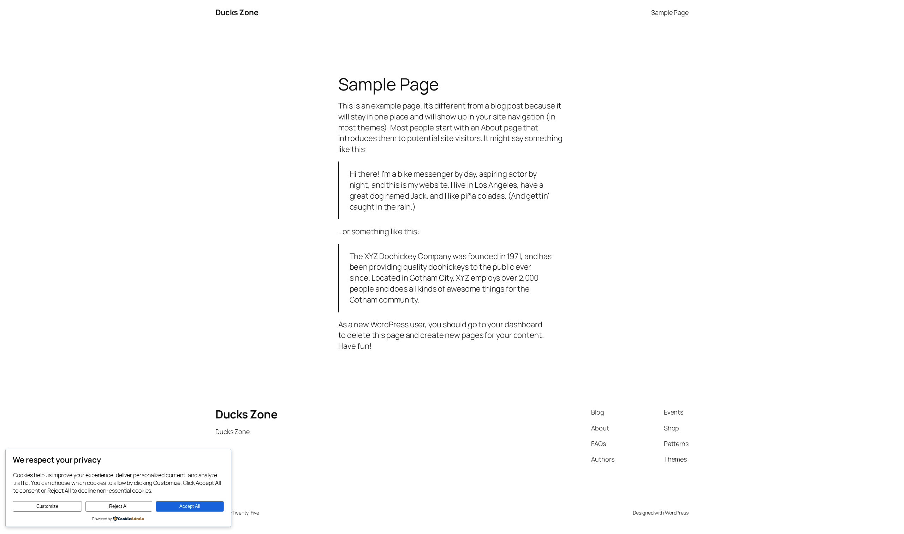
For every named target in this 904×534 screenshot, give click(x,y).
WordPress (677, 512)
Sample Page (670, 12)
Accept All (189, 506)
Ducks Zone (236, 12)
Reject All (119, 506)
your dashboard (514, 324)
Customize (47, 506)
